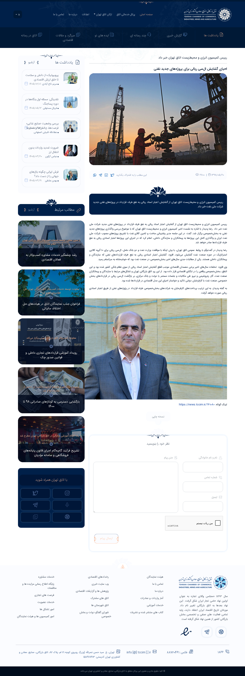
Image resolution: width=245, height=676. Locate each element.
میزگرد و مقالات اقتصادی (65, 38)
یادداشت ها (211, 35)
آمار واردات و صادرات (152, 598)
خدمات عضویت (46, 602)
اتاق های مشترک (100, 598)
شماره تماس (211, 477)
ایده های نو (102, 35)
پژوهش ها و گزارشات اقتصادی (92, 591)
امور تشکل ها (47, 609)
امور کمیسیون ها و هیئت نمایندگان (36, 616)
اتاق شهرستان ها (100, 605)
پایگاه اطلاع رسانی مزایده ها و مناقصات (39, 586)
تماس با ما (58, 14)
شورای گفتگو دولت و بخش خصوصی (95, 614)
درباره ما (73, 14)
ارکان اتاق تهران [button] (104, 14)
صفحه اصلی (146, 14)
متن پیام (169, 458)
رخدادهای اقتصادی (98, 577)
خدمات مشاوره (46, 577)
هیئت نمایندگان (155, 577)
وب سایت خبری (100, 584)
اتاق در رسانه (29, 35)
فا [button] (18, 15)
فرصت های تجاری (44, 595)
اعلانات (85, 14)
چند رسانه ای (138, 35)
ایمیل (215, 497)
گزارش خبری (174, 35)
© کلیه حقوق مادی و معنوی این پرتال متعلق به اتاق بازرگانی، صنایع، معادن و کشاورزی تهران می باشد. (122, 671)
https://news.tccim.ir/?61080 (197, 404)
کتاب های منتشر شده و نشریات (147, 612)
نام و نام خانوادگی (208, 458)
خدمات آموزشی (155, 605)
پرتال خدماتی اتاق (126, 14)
